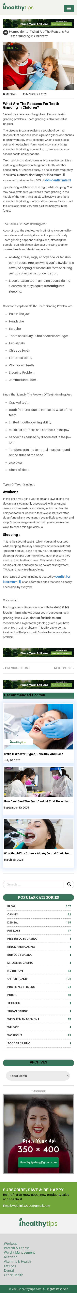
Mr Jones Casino (39, 962)
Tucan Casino (39, 1011)
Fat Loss (39, 930)
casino (39, 914)
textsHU (39, 1003)
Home (13, 31)
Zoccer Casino (39, 1043)
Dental (9, 1270)
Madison (11, 94)
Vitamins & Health (17, 1261)
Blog (39, 906)
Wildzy (39, 1027)
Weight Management (39, 1019)
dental (24, 31)
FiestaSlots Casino (39, 938)
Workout (39, 1035)
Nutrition (39, 970)
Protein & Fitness (39, 986)
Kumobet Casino (39, 954)
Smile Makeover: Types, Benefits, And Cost (33, 754)
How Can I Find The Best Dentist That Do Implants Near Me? (38, 801)
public (39, 995)
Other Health (39, 978)
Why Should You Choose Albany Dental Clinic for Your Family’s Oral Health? (38, 853)
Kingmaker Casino (39, 946)
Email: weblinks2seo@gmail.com (26, 1206)
